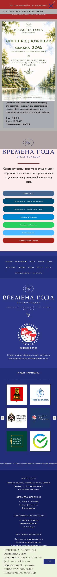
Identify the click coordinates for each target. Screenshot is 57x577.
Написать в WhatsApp (28, 225)
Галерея (22, 267)
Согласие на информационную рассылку (28, 545)
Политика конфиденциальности (28, 539)
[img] (28, 61)
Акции (49, 261)
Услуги (41, 261)
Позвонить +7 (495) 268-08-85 (28, 201)
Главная (9, 261)
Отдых (32, 261)
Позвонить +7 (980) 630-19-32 (28, 209)
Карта (48, 267)
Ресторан (10, 267)
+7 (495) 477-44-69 (28, 501)
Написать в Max (28, 233)
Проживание (21, 261)
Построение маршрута (28, 489)
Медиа (31, 267)
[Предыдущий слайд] (2, 418)
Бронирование (28, 508)
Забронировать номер (28, 240)
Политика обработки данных (28, 542)
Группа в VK (29, 193)
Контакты (37, 273)
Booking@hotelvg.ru (28, 505)
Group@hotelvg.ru (28, 523)
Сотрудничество (23, 273)
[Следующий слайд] (54, 418)
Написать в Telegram (28, 217)
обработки (11, 565)
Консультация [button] (29, 526)
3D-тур (40, 267)
